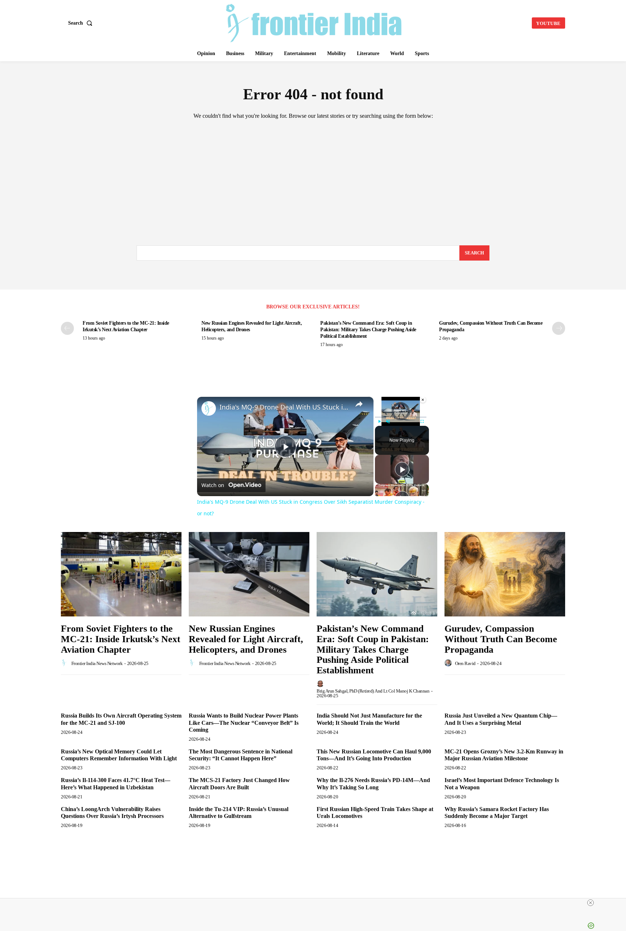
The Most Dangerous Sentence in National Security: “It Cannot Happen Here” (240, 754)
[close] (316, 902)
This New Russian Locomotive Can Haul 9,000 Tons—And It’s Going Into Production (374, 754)
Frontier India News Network (97, 663)
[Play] (379, 421)
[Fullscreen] (422, 421)
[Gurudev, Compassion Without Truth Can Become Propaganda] (505, 574)
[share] (359, 404)
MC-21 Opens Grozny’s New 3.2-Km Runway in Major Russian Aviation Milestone (504, 754)
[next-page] (558, 328)
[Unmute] (388, 421)
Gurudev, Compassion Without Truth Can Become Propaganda (501, 638)
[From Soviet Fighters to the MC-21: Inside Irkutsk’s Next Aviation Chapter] (121, 574)
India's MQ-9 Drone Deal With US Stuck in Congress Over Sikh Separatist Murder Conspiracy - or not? (284, 407)
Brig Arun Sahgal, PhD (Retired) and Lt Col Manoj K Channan (373, 691)
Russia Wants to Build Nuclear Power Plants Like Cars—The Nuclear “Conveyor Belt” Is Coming (244, 722)
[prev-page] (67, 328)
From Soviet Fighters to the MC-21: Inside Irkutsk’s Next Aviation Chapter (120, 638)
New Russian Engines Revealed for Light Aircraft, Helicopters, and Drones (246, 638)
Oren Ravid (465, 663)
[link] (208, 408)
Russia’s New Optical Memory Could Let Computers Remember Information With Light (119, 754)
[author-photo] (65, 663)
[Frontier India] (314, 22)
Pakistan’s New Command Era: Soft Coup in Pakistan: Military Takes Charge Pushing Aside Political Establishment (368, 329)
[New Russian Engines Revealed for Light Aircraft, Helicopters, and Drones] (249, 574)
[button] (81, 23)
